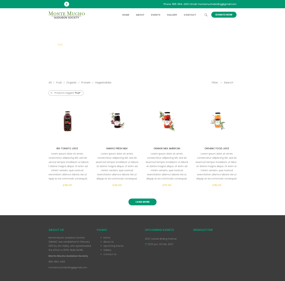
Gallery (172, 14)
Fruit (59, 82)
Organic (71, 82)
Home (125, 14)
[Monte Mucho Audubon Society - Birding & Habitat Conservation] (68, 14)
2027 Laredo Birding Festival (160, 238)
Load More (143, 201)
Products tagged (67, 92)
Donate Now (223, 14)
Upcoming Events (113, 246)
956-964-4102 (180, 4)
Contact (190, 14)
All (50, 82)
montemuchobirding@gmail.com (217, 4)
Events (155, 14)
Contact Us (109, 254)
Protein (86, 82)
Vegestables (103, 82)
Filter (215, 82)
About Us (108, 241)
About (140, 14)
